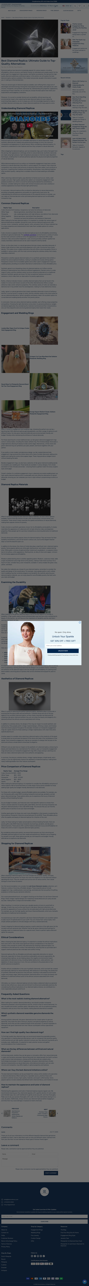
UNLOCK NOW (63, 651)
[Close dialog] (80, 622)
